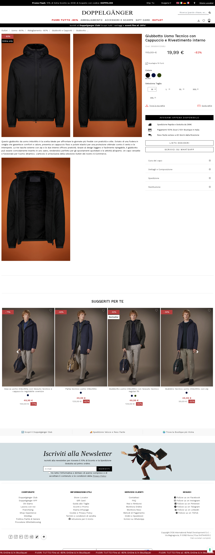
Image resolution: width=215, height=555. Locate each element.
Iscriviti (96, 275)
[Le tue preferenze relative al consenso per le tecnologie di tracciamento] (210, 550)
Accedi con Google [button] (79, 302)
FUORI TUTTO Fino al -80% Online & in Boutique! (34, 552)
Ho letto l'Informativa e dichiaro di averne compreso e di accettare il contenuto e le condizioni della (79, 284)
